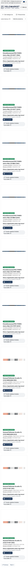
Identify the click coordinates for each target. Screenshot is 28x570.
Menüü (24, 7)
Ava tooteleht (8, 65)
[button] (24, 2)
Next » (12, 565)
